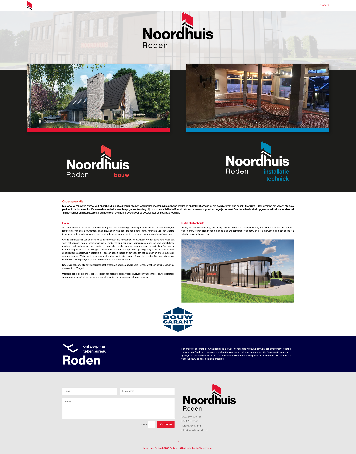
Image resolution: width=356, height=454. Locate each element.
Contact (324, 6)
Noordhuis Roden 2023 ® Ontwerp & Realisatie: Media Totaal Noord (178, 448)
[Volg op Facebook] (178, 442)
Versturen (166, 424)
